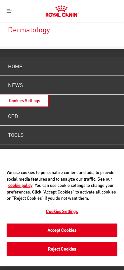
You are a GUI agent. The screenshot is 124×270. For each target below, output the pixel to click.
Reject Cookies (62, 249)
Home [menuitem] (15, 66)
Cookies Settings (24, 101)
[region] (62, 207)
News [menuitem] (15, 85)
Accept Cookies (62, 230)
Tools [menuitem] (15, 134)
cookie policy (20, 185)
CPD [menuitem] (13, 116)
